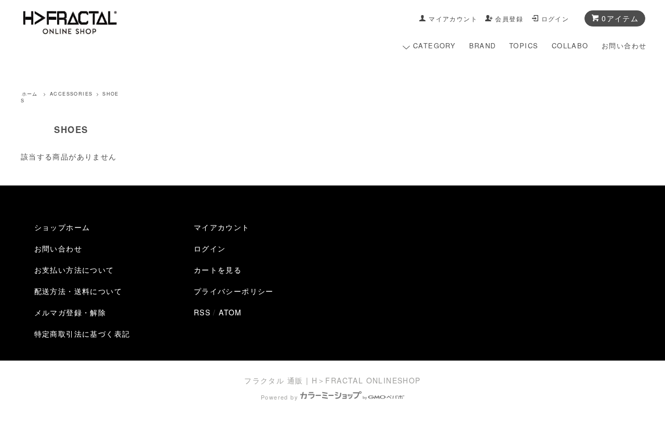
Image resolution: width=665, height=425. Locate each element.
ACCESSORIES (71, 93)
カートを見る (218, 269)
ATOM (230, 312)
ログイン (555, 18)
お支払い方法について (74, 269)
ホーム (30, 93)
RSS (202, 312)
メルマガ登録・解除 (70, 312)
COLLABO (570, 45)
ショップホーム (62, 227)
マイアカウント (453, 18)
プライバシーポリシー (234, 291)
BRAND (482, 45)
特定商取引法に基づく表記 (82, 333)
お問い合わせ (624, 45)
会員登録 (509, 18)
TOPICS (523, 45)
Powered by (279, 397)
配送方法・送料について (78, 291)
